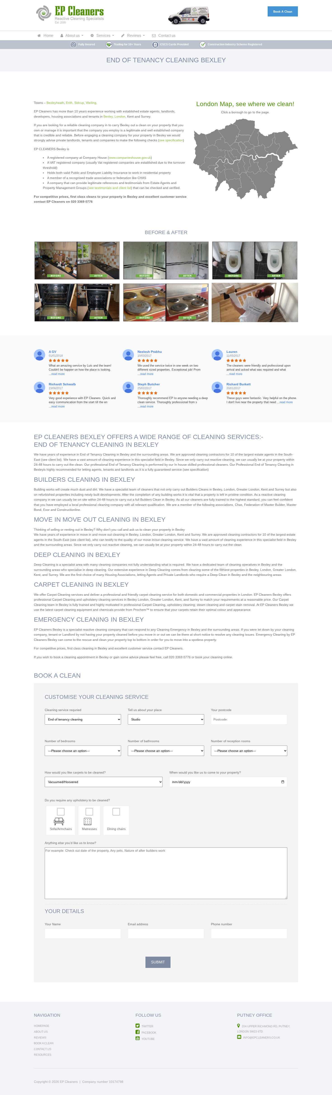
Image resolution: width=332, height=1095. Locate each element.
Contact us (166, 35)
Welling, (91, 103)
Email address (138, 924)
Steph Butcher (149, 384)
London (120, 116)
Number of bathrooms (143, 741)
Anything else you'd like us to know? (70, 843)
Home (48, 35)
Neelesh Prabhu (150, 351)
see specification (171, 140)
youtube (148, 1039)
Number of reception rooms (230, 741)
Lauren (232, 351)
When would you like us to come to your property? (205, 772)
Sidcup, (79, 103)
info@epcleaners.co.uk (261, 1037)
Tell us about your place (145, 710)
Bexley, (108, 116)
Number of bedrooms (60, 741)
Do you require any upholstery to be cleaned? (77, 800)
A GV (52, 351)
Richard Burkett (239, 384)
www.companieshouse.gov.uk (130, 157)
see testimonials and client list (110, 188)
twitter (147, 1026)
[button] (57, 374)
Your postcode (221, 710)
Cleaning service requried (63, 710)
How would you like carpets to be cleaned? (75, 772)
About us (72, 35)
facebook (148, 1032)
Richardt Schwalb (62, 384)
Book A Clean (282, 11)
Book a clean (44, 1043)
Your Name (53, 924)
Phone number (221, 924)
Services (103, 35)
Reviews (133, 35)
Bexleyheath (55, 103)
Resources (42, 1054)
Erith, (69, 103)
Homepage (41, 1026)
